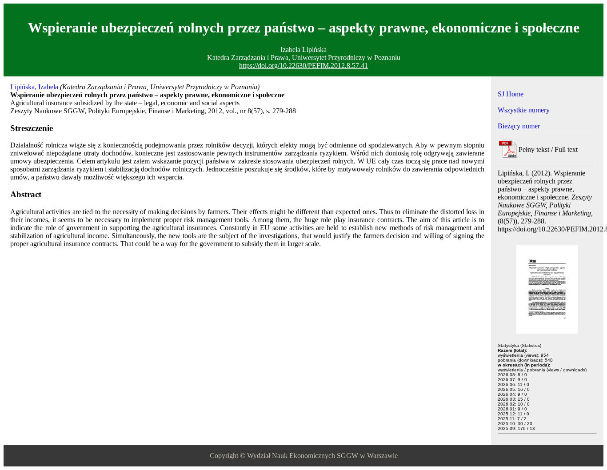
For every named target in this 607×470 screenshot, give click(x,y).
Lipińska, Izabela (34, 87)
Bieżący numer (519, 126)
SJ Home (510, 94)
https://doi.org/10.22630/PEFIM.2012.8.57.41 (303, 65)
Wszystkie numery (524, 110)
